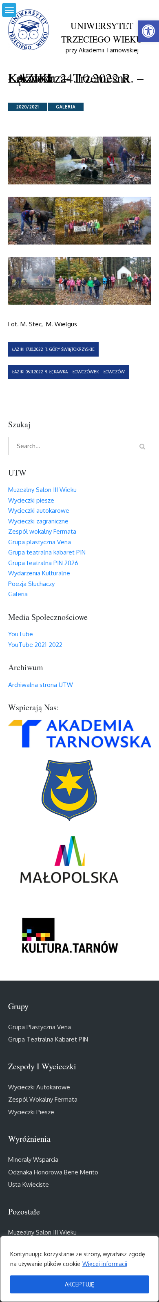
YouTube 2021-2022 (35, 645)
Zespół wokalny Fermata (42, 531)
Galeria (65, 106)
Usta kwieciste (28, 1184)
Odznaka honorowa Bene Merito (53, 1172)
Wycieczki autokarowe (38, 510)
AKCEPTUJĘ (79, 1284)
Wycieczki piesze (31, 500)
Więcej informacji (104, 1263)
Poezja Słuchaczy (31, 584)
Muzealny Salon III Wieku (42, 490)
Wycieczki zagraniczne (38, 521)
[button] (148, 31)
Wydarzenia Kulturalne (39, 573)
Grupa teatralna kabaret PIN (47, 552)
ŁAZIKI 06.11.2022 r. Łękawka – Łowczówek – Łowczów (68, 371)
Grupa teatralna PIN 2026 (43, 563)
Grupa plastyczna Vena (39, 542)
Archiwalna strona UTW (40, 685)
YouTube (20, 634)
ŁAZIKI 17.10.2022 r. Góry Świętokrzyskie (53, 349)
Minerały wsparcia (33, 1159)
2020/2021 (27, 106)
